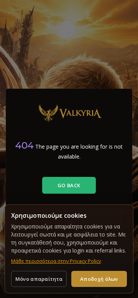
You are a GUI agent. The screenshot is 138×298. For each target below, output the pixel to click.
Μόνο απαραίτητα (39, 278)
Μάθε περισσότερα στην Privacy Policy (56, 261)
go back (69, 185)
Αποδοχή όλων (99, 278)
